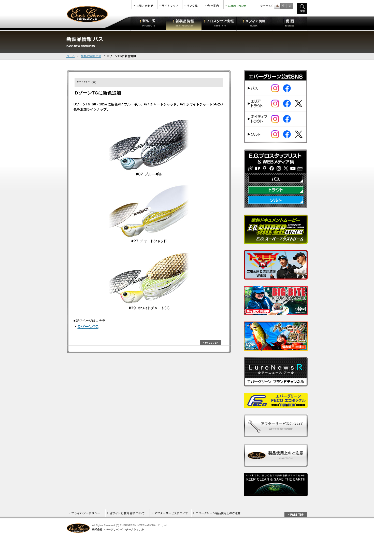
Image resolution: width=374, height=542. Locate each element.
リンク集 (192, 4)
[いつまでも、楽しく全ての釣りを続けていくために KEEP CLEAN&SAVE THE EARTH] (276, 493)
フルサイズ (290, 6)
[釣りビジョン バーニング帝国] (276, 348)
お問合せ (144, 4)
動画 (289, 23)
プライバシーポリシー (86, 513)
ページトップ (210, 342)
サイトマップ (169, 4)
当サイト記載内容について (127, 513)
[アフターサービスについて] (276, 434)
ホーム (70, 56)
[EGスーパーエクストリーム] (276, 241)
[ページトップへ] (295, 511)
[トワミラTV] (276, 277)
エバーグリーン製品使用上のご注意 (216, 513)
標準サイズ (277, 6)
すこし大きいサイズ (283, 6)
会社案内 (213, 4)
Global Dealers (236, 4)
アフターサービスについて (170, 513)
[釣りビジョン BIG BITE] (276, 312)
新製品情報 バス (91, 56)
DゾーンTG (88, 327)
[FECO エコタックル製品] (276, 405)
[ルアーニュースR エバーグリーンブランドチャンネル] (276, 383)
